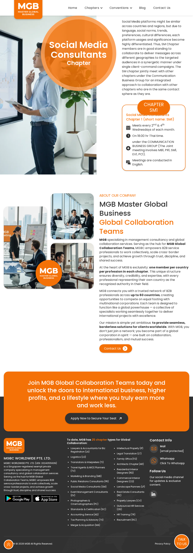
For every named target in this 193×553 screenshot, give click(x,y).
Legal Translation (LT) (129, 453)
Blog (142, 8)
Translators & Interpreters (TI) (87, 462)
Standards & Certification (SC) (88, 509)
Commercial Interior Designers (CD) (128, 479)
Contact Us (162, 8)
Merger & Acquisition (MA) (85, 525)
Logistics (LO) (78, 457)
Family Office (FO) (127, 458)
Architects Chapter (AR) (130, 464)
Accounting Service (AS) (85, 514)
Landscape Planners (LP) (131, 486)
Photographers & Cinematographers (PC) (84, 502)
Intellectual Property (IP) (130, 448)
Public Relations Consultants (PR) (90, 481)
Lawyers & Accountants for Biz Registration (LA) (88, 450)
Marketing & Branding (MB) (86, 476)
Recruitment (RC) (127, 519)
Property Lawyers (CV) (129, 500)
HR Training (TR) (126, 514)
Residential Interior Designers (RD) (127, 471)
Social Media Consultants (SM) (88, 486)
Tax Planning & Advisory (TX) (87, 519)
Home (72, 8)
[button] (93, 8)
